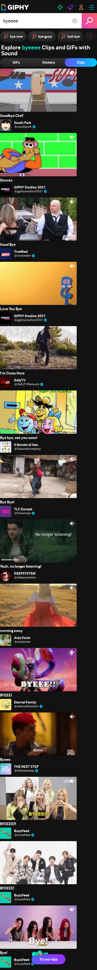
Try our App (48, 959)
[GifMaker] (60, 7)
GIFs (16, 62)
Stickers (48, 62)
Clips (81, 62)
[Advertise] (70, 7)
